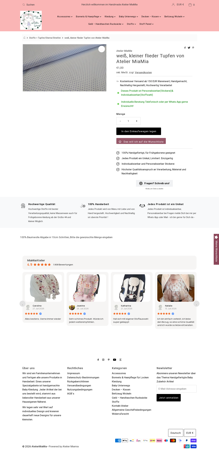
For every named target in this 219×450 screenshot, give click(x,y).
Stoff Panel (145, 24)
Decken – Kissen (151, 16)
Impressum (73, 373)
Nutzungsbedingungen (79, 389)
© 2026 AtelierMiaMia (34, 446)
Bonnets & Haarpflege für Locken (130, 377)
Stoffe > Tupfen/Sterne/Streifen (45, 38)
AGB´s (70, 393)
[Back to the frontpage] (25, 38)
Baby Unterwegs (128, 16)
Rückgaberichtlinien (78, 381)
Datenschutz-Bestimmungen (83, 377)
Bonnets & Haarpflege (88, 16)
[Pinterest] (109, 360)
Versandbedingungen (79, 385)
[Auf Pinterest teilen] (193, 47)
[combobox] (49, 5)
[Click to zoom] (101, 49)
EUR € (180, 4)
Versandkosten (143, 72)
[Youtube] (114, 360)
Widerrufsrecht (120, 413)
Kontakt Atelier (120, 405)
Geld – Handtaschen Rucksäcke (105, 24)
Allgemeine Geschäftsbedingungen (131, 409)
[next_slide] (196, 304)
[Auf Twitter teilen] (189, 47)
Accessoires (64, 16)
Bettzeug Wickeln (173, 16)
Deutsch (176, 432)
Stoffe (131, 24)
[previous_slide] (22, 304)
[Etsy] (120, 360)
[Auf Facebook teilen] (185, 47)
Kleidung (109, 16)
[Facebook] (98, 360)
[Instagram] (103, 360)
